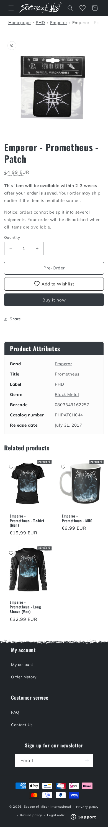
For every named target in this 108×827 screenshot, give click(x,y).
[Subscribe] (87, 760)
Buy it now (54, 300)
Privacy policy (87, 807)
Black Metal (67, 394)
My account (22, 664)
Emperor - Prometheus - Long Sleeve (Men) (25, 607)
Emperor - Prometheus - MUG (77, 518)
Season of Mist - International (47, 806)
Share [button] (15, 318)
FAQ (15, 712)
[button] (11, 8)
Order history (24, 676)
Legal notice (56, 815)
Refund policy (31, 815)
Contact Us (22, 724)
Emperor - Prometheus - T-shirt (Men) (27, 520)
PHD (59, 384)
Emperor (63, 363)
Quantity (12, 237)
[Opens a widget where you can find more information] (83, 817)
